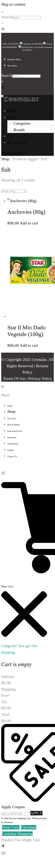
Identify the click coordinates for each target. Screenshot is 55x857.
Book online (11, 153)
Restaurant (26, 44)
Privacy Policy (40, 378)
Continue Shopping (17, 833)
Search (6, 17)
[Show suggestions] (3, 473)
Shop (5, 159)
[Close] (2, 388)
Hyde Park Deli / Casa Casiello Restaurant (36, 47)
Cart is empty (16, 664)
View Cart (10, 827)
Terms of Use (14, 378)
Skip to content (13, 4)
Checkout (28, 827)
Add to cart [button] (29, 223)
